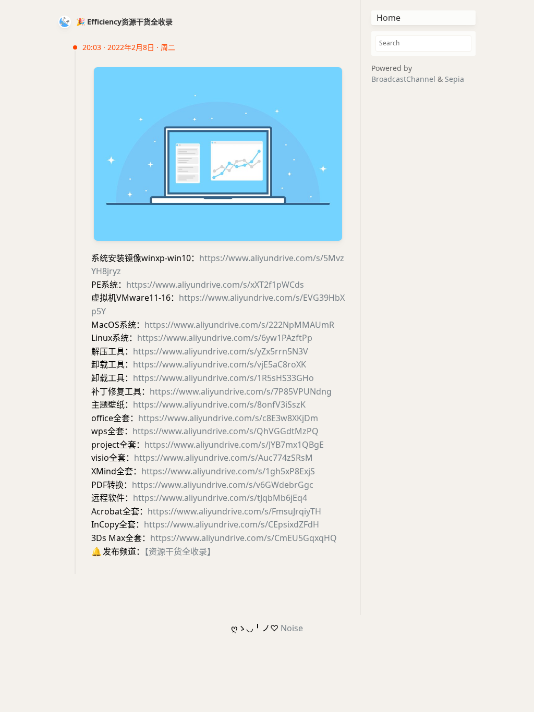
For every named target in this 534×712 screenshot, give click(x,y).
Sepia (454, 79)
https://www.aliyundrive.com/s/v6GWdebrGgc (222, 484)
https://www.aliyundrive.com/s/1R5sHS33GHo (223, 378)
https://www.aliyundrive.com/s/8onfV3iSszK (219, 404)
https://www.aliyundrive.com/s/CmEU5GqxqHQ (243, 538)
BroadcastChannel (404, 79)
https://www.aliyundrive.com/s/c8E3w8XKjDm (228, 418)
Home (388, 17)
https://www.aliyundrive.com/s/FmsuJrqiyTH (234, 511)
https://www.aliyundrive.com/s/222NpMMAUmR (239, 324)
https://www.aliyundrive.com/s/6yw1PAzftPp (224, 337)
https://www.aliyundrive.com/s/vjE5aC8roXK (219, 364)
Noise (292, 628)
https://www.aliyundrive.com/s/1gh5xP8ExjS (228, 471)
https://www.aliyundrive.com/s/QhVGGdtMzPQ (225, 431)
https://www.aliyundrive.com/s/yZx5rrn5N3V (220, 351)
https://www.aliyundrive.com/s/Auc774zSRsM (223, 457)
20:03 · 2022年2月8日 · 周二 (128, 47)
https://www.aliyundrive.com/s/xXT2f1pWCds (215, 284)
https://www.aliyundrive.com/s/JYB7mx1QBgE (234, 444)
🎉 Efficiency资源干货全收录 (124, 22)
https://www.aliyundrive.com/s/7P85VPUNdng (241, 391)
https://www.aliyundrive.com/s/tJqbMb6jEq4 (220, 498)
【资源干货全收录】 (179, 551)
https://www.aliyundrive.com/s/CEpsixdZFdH (231, 524)
